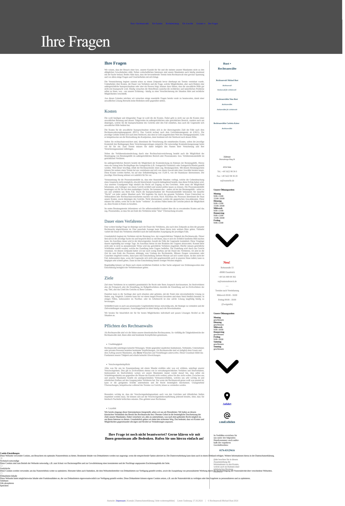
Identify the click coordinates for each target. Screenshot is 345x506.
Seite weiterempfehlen (164, 501)
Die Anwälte (187, 23)
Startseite (111, 501)
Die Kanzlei (157, 23)
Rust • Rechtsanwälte (140, 23)
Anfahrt (227, 404)
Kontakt (130, 501)
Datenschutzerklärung (144, 501)
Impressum (120, 501)
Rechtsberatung (172, 23)
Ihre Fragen (213, 23)
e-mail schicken (227, 421)
